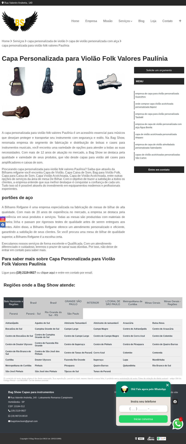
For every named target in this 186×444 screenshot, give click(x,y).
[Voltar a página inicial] (20, 21)
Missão (107, 21)
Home (75, 21)
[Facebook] (175, 401)
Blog (141, 21)
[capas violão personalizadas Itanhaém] (16, 81)
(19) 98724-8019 (18, 416)
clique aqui (48, 272)
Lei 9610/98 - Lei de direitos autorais (32, 380)
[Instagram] (2, 219)
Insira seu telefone (143, 401)
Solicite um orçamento (159, 70)
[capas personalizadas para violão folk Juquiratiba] (16, 113)
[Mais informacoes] (180, 21)
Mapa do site (171, 392)
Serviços (124, 21)
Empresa (91, 21)
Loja (153, 21)
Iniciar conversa (143, 419)
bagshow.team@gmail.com (24, 421)
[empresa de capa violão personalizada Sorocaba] (79, 81)
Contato (167, 21)
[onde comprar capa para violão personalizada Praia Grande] (47, 81)
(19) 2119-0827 (26, 272)
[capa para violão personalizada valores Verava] (110, 81)
